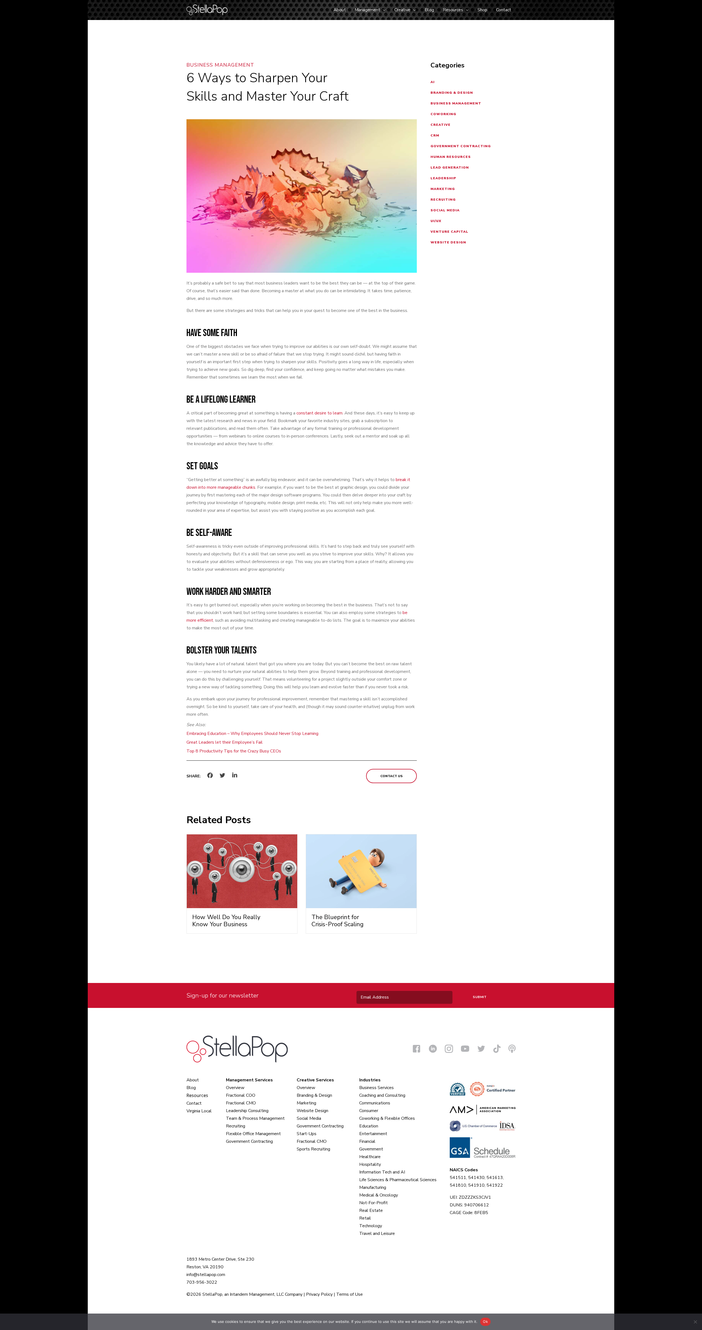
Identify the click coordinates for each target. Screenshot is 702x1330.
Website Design (448, 242)
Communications (374, 1103)
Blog (191, 1088)
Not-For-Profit (373, 1203)
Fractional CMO (241, 1103)
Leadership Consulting (247, 1111)
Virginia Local (199, 1111)
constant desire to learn (319, 413)
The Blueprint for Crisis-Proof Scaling (338, 920)
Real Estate (371, 1210)
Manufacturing (372, 1187)
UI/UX (436, 221)
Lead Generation (450, 167)
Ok (485, 1321)
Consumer (368, 1111)
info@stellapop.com (205, 1275)
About (192, 1080)
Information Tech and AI (382, 1172)
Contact (194, 1103)
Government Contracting (461, 146)
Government (371, 1149)
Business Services (376, 1088)
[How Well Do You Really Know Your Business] (242, 871)
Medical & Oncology (378, 1195)
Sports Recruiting (313, 1149)
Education (368, 1126)
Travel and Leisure (377, 1233)
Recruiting (443, 199)
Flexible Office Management (253, 1134)
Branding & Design (452, 92)
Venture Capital (449, 231)
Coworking (443, 114)
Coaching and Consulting (382, 1095)
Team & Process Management (255, 1118)
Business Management (220, 65)
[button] (383, 9)
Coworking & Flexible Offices (387, 1118)
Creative (441, 125)
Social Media (445, 210)
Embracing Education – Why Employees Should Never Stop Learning (252, 734)
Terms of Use (349, 1294)
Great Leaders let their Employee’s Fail (224, 742)
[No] (695, 1322)
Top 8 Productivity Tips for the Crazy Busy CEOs (233, 751)
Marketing (443, 189)
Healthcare (370, 1157)
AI (433, 82)
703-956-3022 (201, 1282)
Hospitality (370, 1164)
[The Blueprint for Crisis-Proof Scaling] (361, 871)
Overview (235, 1088)
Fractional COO (240, 1095)
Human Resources (451, 157)
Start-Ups (306, 1134)
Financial (367, 1141)
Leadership (443, 178)
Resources (197, 1095)
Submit (479, 997)
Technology (370, 1226)
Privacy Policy (319, 1294)
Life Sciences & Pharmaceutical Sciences (398, 1180)
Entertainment (373, 1134)
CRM (435, 135)
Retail (365, 1218)
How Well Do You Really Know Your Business (226, 920)
